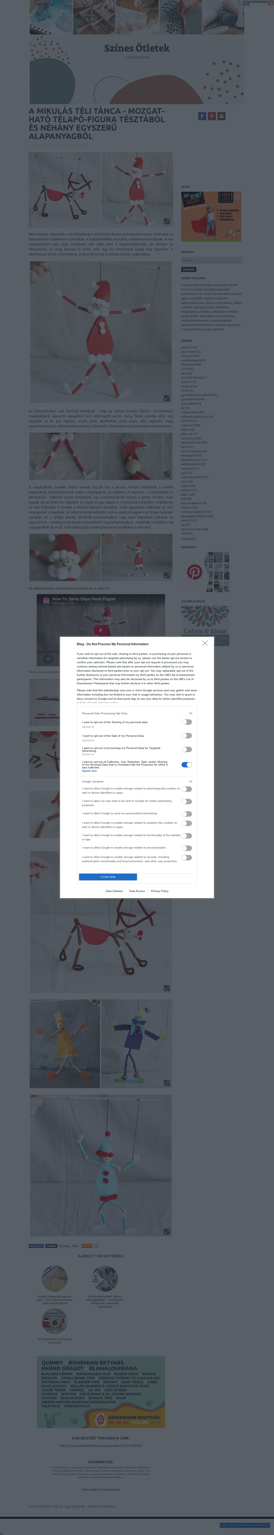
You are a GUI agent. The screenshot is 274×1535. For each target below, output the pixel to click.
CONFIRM (108, 877)
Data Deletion (114, 891)
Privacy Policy (159, 891)
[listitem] (137, 713)
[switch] (187, 722)
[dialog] (137, 767)
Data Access (137, 891)
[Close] (206, 644)
